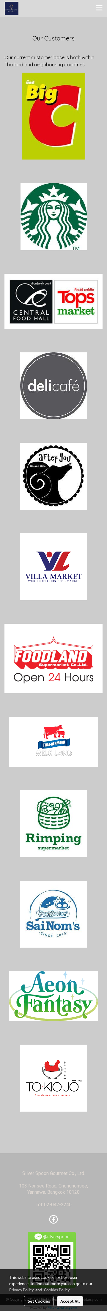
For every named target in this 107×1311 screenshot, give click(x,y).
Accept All (70, 1301)
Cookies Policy (57, 1289)
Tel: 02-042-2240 (54, 1204)
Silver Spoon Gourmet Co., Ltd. (53, 1173)
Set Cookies (39, 1301)
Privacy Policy (21, 1289)
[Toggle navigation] (99, 8)
